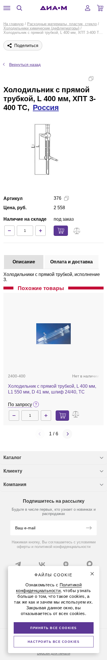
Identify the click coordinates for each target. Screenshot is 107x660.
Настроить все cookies (54, 641)
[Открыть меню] (6, 8)
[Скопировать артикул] (66, 198)
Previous (40, 434)
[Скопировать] (91, 78)
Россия (46, 107)
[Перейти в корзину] (100, 8)
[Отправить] (88, 528)
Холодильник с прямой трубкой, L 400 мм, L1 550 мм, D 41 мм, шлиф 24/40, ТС (52, 389)
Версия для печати (53, 653)
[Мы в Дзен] (65, 564)
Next (67, 434)
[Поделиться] (100, 78)
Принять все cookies (53, 628)
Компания (14, 484)
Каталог (12, 457)
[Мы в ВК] (42, 564)
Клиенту (12, 471)
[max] (89, 564)
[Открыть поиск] (19, 8)
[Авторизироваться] (87, 8)
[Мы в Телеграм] (18, 564)
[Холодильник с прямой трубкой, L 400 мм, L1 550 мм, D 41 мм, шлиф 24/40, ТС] (53, 333)
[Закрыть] (92, 573)
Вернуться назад (25, 64)
